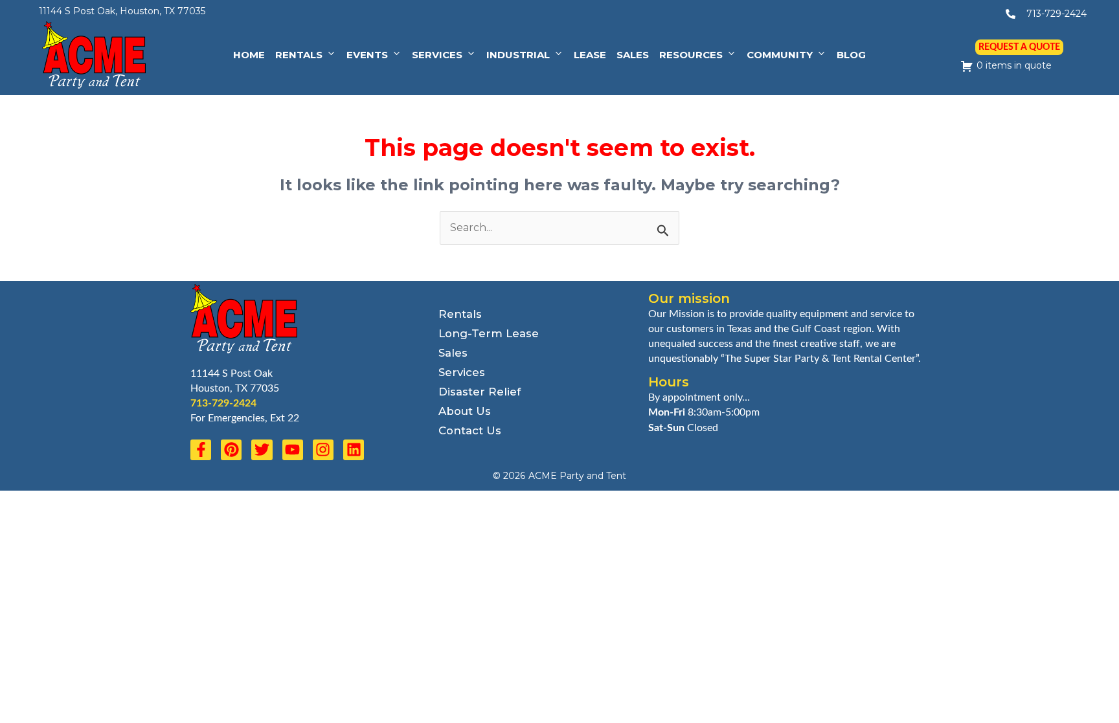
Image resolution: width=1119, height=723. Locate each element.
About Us (464, 411)
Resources (691, 55)
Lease (590, 55)
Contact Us (469, 430)
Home (249, 55)
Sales (632, 55)
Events (367, 55)
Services (437, 55)
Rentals (298, 55)
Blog (851, 55)
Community (780, 55)
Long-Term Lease (488, 333)
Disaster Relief (479, 391)
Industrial (518, 55)
